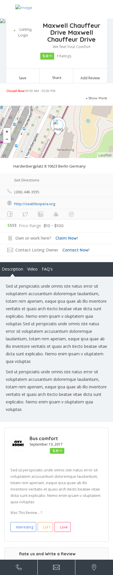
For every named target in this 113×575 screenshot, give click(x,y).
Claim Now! (66, 238)
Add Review (90, 78)
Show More (97, 98)
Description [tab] (12, 269)
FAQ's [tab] (47, 269)
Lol (47, 527)
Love (64, 527)
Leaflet (105, 155)
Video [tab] (32, 269)
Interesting (24, 527)
